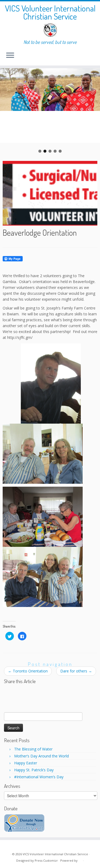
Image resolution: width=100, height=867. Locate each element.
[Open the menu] (10, 56)
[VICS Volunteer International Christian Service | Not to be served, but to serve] (50, 30)
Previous (8, 110)
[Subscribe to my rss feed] (8, 846)
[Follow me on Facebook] (14, 846)
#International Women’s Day (38, 776)
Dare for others (76, 671)
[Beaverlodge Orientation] (50, 192)
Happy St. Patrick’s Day (34, 769)
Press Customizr (46, 860)
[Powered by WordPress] (80, 859)
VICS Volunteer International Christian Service (50, 12)
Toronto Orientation (28, 671)
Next (92, 110)
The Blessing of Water (33, 749)
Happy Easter (25, 762)
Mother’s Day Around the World (41, 755)
